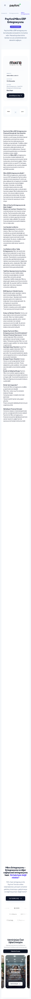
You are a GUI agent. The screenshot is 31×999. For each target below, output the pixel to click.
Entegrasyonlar (14, 13)
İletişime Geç (14, 898)
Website (9, 73)
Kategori (9, 79)
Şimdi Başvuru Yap (14, 95)
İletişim (9, 84)
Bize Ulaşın (10, 90)
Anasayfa (4, 13)
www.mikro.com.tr (12, 75)
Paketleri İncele (15, 951)
